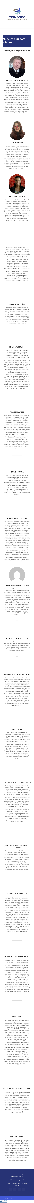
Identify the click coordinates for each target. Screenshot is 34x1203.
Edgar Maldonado (17, 347)
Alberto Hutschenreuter (17, 80)
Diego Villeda (17, 244)
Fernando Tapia (17, 472)
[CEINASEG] (17, 14)
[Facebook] (10, 1189)
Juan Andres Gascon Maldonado (17, 782)
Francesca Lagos (17, 412)
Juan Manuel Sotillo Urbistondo (17, 674)
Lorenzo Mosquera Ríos (17, 894)
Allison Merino (17, 143)
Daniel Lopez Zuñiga (16, 304)
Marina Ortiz (17, 1017)
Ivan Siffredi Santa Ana (17, 518)
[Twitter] (19, 1189)
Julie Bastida (17, 729)
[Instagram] (14, 1189)
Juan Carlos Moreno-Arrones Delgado (17, 846)
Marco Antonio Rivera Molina (17, 957)
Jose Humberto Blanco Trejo (17, 638)
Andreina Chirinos (17, 196)
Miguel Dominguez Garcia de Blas (17, 1089)
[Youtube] (23, 1189)
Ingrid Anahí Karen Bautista (17, 585)
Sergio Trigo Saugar (17, 1137)
